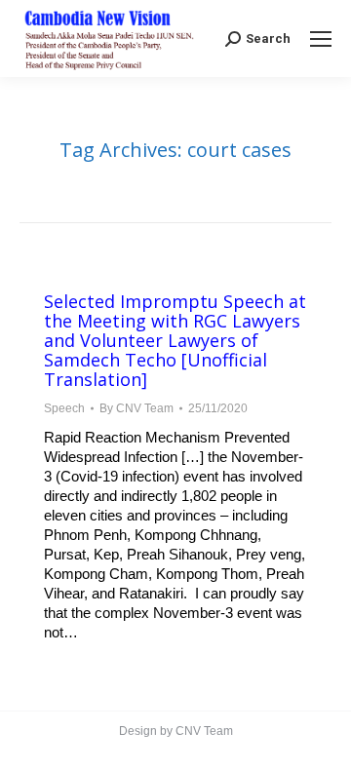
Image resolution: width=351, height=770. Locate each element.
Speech (64, 408)
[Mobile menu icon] (321, 39)
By (136, 408)
